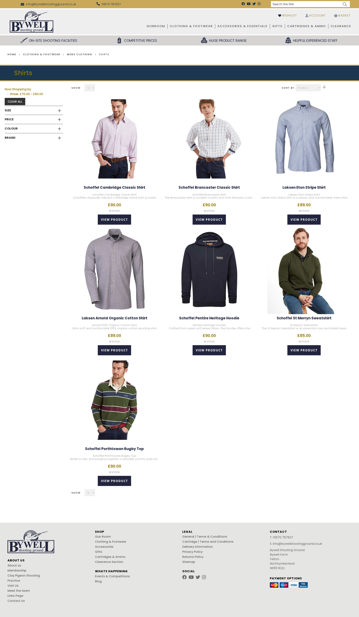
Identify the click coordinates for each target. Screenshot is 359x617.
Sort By (288, 87)
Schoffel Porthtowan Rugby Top (114, 448)
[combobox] (310, 4)
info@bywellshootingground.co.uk (297, 544)
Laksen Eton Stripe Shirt (304, 187)
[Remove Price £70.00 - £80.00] (8, 94)
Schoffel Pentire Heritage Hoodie (209, 318)
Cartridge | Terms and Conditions (208, 542)
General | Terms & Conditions (204, 536)
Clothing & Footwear (42, 54)
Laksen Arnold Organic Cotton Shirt (114, 318)
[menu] (211, 26)
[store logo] (31, 21)
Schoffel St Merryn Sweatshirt (304, 318)
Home (12, 54)
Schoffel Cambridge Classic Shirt (114, 187)
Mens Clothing (80, 54)
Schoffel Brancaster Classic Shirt (209, 187)
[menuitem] (155, 26)
